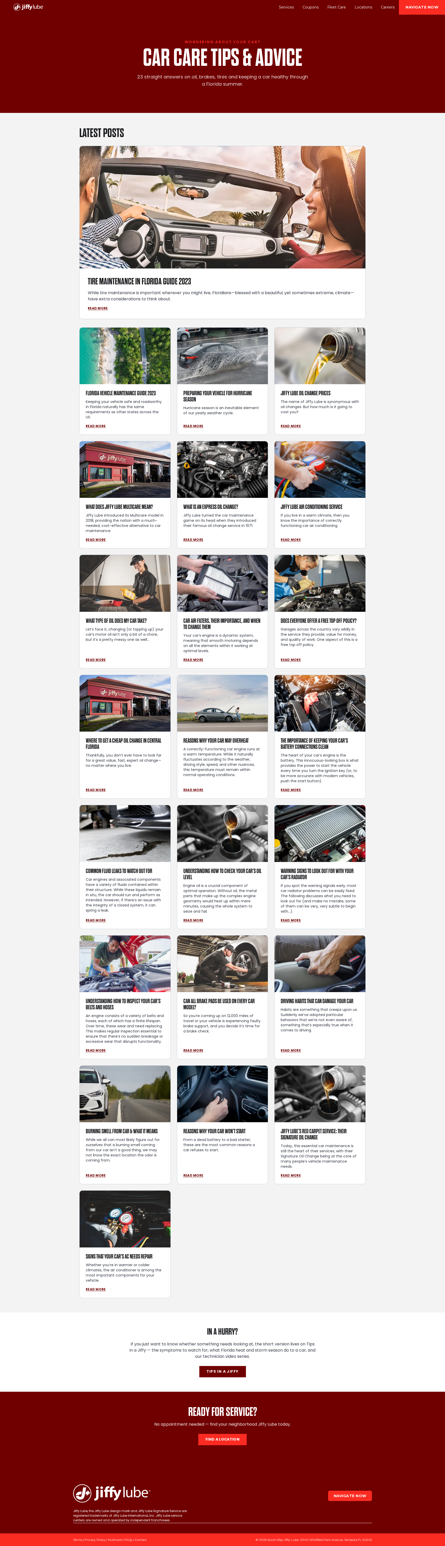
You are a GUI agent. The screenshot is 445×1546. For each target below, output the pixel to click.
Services (286, 7)
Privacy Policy (95, 1540)
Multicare (115, 1540)
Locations (363, 7)
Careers (388, 7)
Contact (141, 1540)
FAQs (128, 1540)
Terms (77, 1540)
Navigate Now (422, 7)
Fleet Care (336, 7)
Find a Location (222, 1439)
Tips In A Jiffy (223, 1372)
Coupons (311, 7)
